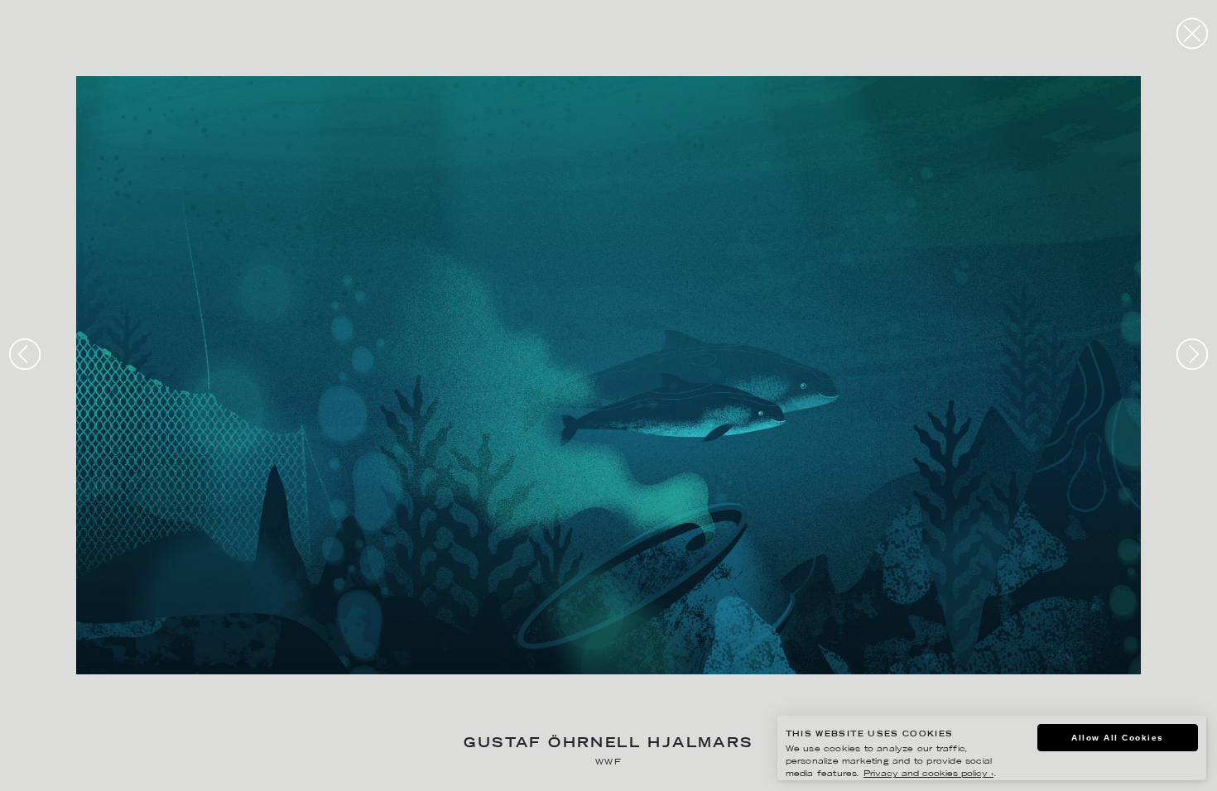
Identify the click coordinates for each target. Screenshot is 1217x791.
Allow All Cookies (1117, 737)
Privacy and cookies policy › (928, 774)
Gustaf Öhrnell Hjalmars (608, 744)
